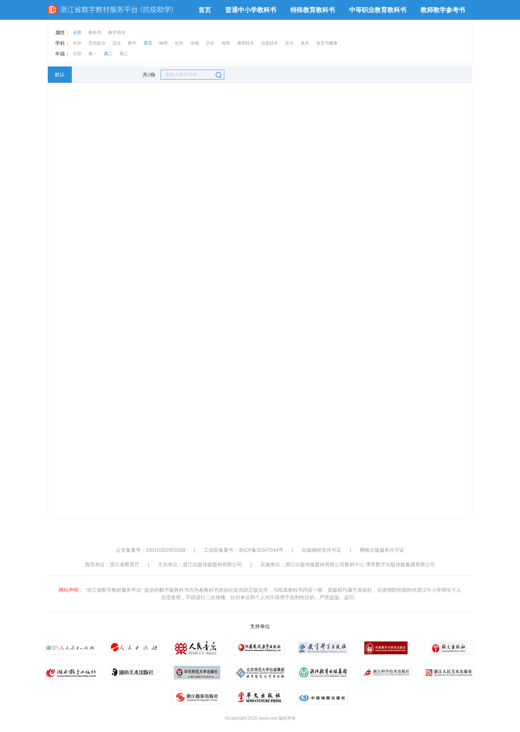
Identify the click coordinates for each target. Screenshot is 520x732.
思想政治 (96, 43)
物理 (163, 43)
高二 (108, 53)
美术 (305, 43)
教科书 (94, 32)
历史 (210, 43)
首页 (204, 9)
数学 (132, 43)
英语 (148, 43)
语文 (116, 43)
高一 (92, 53)
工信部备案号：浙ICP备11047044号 (243, 550)
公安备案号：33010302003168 (150, 550)
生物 (194, 43)
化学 (179, 43)
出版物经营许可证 (321, 550)
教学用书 (116, 32)
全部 (77, 32)
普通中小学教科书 (250, 9)
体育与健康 (326, 43)
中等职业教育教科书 (377, 9)
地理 (225, 43)
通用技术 (245, 43)
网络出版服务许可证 (382, 550)
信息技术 (269, 43)
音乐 (289, 43)
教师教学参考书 (443, 9)
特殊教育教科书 (312, 9)
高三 (124, 53)
